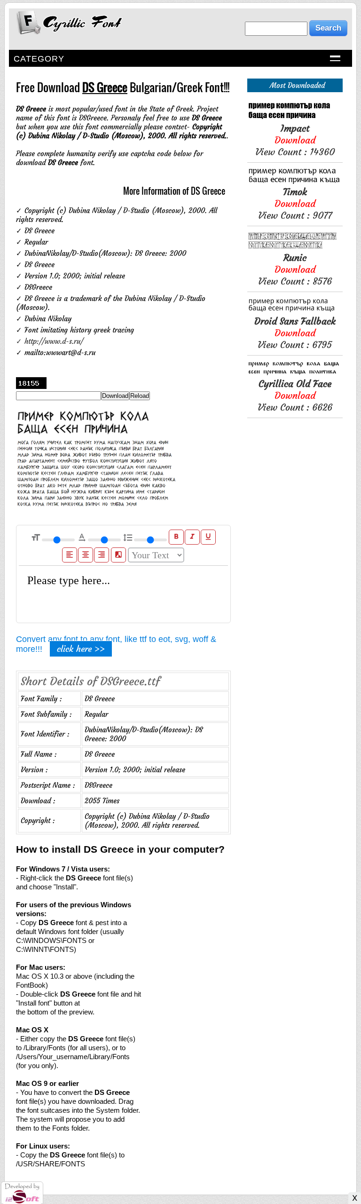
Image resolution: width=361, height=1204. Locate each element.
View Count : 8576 (295, 269)
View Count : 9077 (295, 203)
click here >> (81, 648)
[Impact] (295, 117)
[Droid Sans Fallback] (295, 310)
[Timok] (295, 181)
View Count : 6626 (295, 395)
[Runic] (295, 247)
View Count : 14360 (295, 140)
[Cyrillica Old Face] (295, 373)
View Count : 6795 (295, 332)
